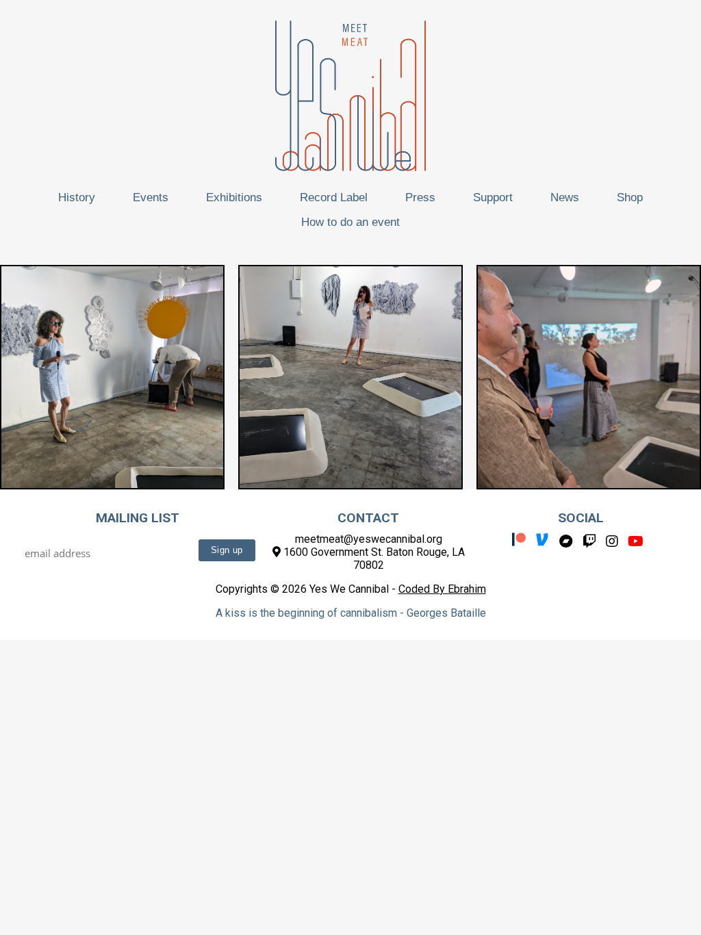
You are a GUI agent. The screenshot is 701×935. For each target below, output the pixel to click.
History (76, 197)
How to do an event (350, 222)
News (564, 197)
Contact (368, 518)
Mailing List (137, 518)
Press (420, 197)
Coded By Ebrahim (442, 588)
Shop (630, 197)
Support (493, 197)
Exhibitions (234, 197)
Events (150, 197)
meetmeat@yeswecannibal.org (368, 539)
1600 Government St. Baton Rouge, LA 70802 (373, 559)
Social (581, 518)
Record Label (334, 197)
